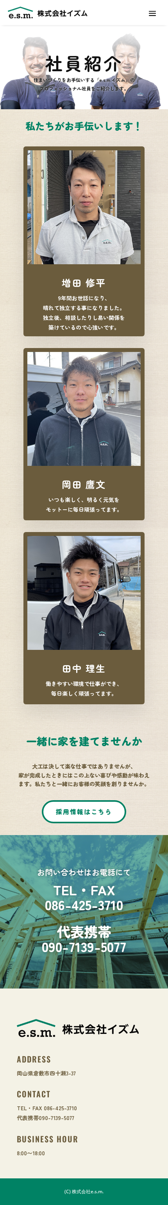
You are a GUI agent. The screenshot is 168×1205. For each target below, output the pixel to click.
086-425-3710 (84, 904)
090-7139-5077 (84, 946)
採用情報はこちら (84, 811)
